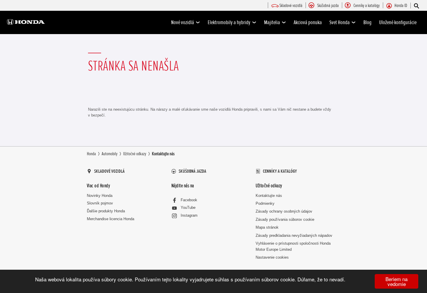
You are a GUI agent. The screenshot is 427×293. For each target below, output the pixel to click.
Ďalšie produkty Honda (106, 211)
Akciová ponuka (308, 22)
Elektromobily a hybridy (229, 22)
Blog (367, 22)
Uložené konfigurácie (398, 22)
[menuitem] (290, 6)
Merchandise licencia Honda (110, 219)
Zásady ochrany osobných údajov (284, 211)
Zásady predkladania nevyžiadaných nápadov (294, 235)
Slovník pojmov (100, 203)
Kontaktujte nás (269, 195)
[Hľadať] (416, 6)
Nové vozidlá (182, 22)
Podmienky (265, 203)
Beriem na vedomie (396, 281)
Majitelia (272, 22)
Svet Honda (339, 22)
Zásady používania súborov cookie (285, 219)
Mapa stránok (267, 227)
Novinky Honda (99, 195)
